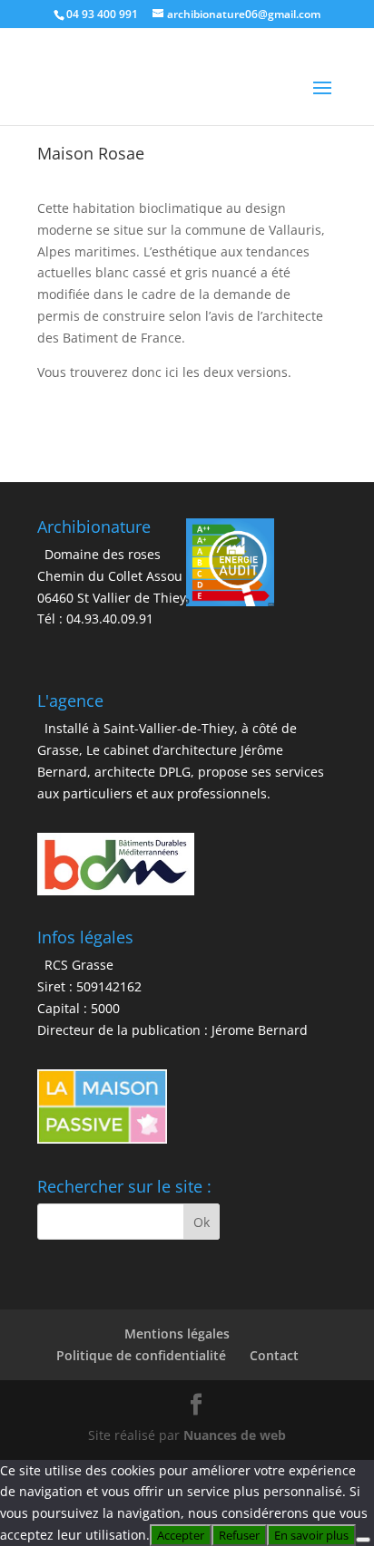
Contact (274, 1355)
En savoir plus (311, 1535)
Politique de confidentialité (141, 1355)
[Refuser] (363, 1539)
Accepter (180, 1535)
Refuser (239, 1535)
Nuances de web (234, 1435)
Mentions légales (177, 1333)
